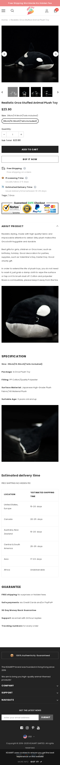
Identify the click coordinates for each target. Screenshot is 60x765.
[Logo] (30, 10)
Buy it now (30, 159)
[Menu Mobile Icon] (3, 11)
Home (5, 19)
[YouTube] (38, 728)
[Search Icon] (15, 10)
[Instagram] (27, 728)
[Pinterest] (32, 728)
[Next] (55, 54)
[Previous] (4, 54)
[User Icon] (46, 10)
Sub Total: (7, 140)
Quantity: (6, 129)
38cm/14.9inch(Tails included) (20, 121)
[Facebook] (21, 728)
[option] (30, 54)
